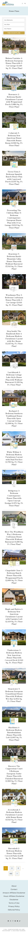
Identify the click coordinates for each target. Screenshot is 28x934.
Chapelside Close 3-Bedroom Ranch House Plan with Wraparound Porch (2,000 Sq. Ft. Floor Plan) (14, 576)
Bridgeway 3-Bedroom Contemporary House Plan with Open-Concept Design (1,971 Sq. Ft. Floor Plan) (14, 498)
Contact (14, 889)
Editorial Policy (14, 910)
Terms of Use (14, 903)
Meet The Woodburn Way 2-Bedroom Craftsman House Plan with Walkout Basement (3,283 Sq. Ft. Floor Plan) (14, 537)
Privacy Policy (14, 906)
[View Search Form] (25, 4)
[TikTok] (20, 921)
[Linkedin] (8, 921)
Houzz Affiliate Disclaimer (14, 896)
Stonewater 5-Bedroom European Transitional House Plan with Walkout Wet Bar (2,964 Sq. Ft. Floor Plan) (14, 694)
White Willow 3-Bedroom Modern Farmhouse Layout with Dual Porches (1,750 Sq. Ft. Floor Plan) (14, 458)
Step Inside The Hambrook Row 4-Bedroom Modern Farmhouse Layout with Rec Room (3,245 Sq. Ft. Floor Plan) (14, 338)
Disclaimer (14, 899)
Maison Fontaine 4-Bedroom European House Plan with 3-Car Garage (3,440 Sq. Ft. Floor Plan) (14, 63)
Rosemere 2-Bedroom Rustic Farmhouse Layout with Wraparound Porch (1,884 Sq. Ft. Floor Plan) (14, 100)
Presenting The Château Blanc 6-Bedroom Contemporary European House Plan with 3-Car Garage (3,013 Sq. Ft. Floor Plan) (14, 219)
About (13, 886)
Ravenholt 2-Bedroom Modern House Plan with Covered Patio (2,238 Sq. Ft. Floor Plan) (14, 853)
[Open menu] (22, 3)
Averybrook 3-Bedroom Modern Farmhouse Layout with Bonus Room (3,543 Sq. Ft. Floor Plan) (14, 815)
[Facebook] (13, 921)
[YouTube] (17, 921)
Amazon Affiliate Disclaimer (14, 893)
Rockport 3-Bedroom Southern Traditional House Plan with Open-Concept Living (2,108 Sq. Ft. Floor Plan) (14, 418)
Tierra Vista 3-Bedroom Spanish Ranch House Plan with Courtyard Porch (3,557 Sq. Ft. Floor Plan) (14, 177)
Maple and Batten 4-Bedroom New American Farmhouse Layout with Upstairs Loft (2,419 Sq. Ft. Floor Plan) (14, 616)
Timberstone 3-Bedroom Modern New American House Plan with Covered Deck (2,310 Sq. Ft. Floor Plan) (14, 656)
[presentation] (14, 46)
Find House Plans (14, 33)
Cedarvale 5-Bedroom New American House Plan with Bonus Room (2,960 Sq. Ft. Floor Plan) (14, 139)
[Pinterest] (15, 921)
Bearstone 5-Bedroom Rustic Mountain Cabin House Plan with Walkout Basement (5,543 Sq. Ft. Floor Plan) (14, 261)
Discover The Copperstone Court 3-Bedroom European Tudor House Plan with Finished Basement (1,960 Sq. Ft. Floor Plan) (14, 775)
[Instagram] (10, 921)
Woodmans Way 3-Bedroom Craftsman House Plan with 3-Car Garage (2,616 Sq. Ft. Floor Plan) (14, 300)
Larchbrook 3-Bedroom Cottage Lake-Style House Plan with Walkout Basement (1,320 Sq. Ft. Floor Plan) (14, 378)
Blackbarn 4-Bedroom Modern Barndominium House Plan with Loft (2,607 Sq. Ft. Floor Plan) (14, 733)
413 (11, 874)
